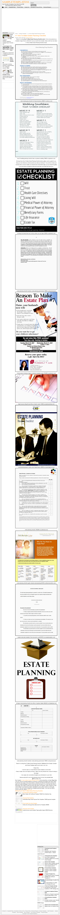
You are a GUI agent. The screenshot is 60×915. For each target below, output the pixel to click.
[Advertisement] (29, 19)
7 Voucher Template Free (50, 873)
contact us (29, 789)
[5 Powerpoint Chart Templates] (40, 859)
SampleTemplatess (15, 2)
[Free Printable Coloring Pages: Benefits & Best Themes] (6, 49)
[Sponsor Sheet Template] (40, 865)
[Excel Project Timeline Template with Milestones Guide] (6, 60)
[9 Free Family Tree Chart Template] (19, 806)
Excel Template (20, 912)
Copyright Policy (12, 7)
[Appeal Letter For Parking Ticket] (41, 908)
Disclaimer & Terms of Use (36, 7)
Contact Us (27, 7)
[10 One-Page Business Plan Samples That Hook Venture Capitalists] (6, 37)
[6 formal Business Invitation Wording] (41, 901)
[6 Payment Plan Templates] (19, 801)
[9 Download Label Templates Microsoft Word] (41, 852)
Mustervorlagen (44, 912)
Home (6, 7)
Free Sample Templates (35, 912)
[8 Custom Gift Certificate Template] (19, 796)
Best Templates (51, 911)
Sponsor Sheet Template (50, 861)
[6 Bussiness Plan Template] (19, 811)
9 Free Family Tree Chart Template (30, 803)
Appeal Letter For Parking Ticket (51, 904)
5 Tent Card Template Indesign (51, 886)
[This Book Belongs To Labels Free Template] (41, 883)
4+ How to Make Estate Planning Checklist (30, 780)
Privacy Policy (20, 7)
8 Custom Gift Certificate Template (30, 792)
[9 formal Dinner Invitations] (41, 871)
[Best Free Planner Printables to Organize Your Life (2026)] (6, 73)
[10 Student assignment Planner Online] (41, 894)
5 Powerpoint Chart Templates (51, 855)
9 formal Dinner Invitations (50, 867)
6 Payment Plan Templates (28, 797)
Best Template (27, 912)
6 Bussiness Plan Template (28, 808)
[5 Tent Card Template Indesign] (41, 888)
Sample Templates (22, 33)
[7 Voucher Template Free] (41, 877)
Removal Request (47, 7)
